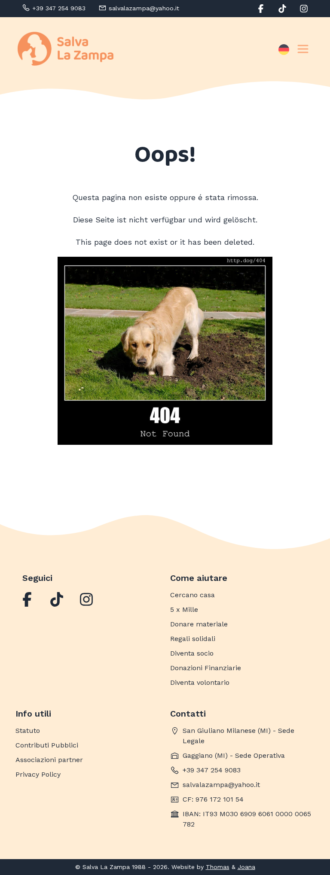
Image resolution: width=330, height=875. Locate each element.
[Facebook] (27, 599)
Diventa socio (192, 653)
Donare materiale (199, 624)
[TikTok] (56, 599)
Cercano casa (192, 595)
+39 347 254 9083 (212, 770)
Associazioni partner (49, 760)
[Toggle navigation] (303, 49)
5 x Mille (184, 609)
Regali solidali (192, 639)
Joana (246, 866)
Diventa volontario (199, 682)
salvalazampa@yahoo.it (221, 785)
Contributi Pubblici (46, 745)
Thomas (217, 866)
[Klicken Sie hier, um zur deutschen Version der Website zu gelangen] (283, 49)
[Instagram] (86, 599)
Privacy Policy (38, 774)
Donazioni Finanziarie (205, 668)
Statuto (27, 730)
